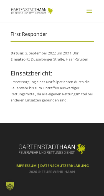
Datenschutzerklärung (64, 165)
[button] (10, 186)
